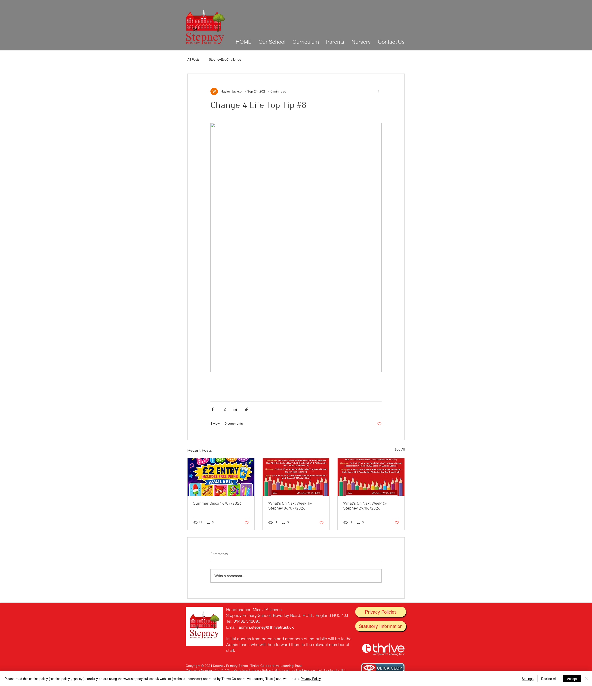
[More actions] (379, 91)
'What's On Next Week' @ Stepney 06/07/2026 (290, 506)
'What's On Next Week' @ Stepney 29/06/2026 (365, 506)
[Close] (586, 678)
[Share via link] (246, 409)
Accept (572, 678)
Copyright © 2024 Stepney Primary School (217, 666)
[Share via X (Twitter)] (224, 409)
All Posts (193, 59)
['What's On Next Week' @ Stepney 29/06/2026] (371, 477)
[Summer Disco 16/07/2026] (221, 477)
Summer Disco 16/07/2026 (217, 503)
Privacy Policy (311, 678)
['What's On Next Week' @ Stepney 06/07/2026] (296, 477)
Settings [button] (527, 678)
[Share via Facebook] (212, 409)
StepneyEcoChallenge (225, 59)
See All (400, 449)
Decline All (548, 678)
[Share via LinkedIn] (235, 409)
